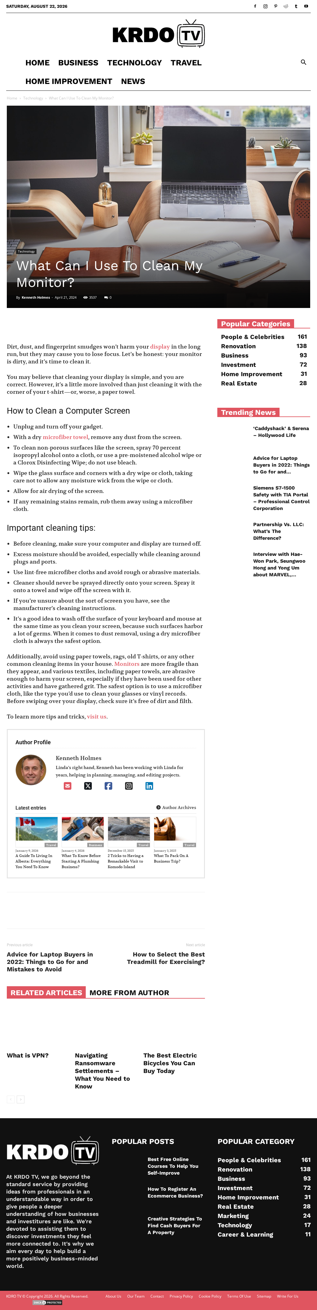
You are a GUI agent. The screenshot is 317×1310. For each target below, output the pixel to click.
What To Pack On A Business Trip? (171, 858)
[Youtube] (306, 6)
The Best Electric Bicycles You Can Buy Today (170, 1063)
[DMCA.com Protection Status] (47, 1304)
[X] (88, 786)
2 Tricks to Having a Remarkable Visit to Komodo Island (126, 861)
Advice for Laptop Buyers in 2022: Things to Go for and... (281, 465)
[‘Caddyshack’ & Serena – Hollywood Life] (232, 436)
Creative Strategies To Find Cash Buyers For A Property (175, 1225)
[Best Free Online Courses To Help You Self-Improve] (127, 1167)
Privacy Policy (181, 1296)
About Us (113, 1296)
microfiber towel (65, 437)
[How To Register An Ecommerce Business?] (127, 1196)
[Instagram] (265, 6)
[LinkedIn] (149, 786)
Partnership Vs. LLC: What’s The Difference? (278, 531)
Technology (134, 62)
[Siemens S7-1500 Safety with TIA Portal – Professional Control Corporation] (232, 495)
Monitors (127, 663)
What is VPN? (28, 1055)
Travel (186, 62)
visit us (96, 716)
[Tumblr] (296, 6)
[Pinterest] (275, 6)
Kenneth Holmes (36, 297)
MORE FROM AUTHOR (129, 992)
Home (37, 62)
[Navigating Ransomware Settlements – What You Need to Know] (106, 1028)
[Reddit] (285, 6)
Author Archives (178, 807)
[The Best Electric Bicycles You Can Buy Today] (174, 1028)
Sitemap (264, 1296)
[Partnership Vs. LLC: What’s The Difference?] (232, 532)
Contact (157, 1296)
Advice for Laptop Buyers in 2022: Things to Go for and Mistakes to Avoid (50, 962)
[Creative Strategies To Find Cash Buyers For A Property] (127, 1226)
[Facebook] (255, 6)
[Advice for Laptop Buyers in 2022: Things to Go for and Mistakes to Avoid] (232, 466)
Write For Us (287, 1296)
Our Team (136, 1296)
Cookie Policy (210, 1296)
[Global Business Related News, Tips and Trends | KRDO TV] (158, 33)
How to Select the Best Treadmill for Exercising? (166, 958)
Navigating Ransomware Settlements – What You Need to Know (102, 1071)
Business (78, 62)
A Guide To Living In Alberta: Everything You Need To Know (33, 861)
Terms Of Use (239, 1296)
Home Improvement (68, 81)
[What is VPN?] (37, 1028)
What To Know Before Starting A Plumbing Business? (81, 861)
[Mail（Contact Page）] (67, 786)
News (133, 81)
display (160, 346)
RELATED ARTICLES (46, 992)
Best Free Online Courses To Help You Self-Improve (173, 1166)
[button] (303, 63)
